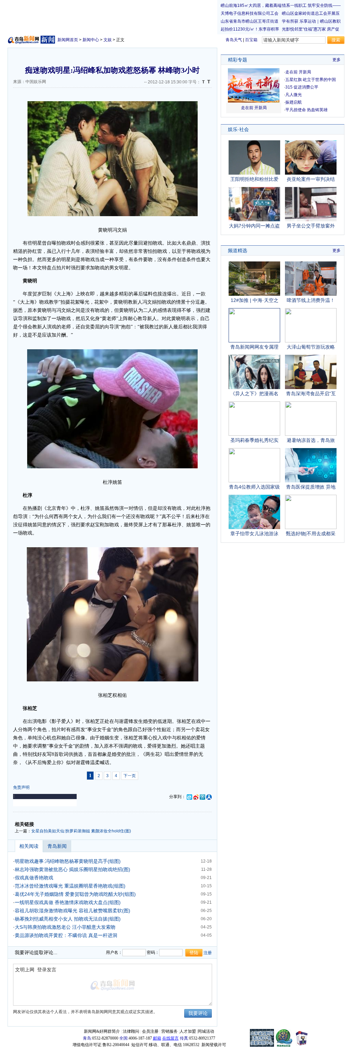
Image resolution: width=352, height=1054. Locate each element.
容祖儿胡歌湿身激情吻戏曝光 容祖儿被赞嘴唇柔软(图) (72, 910)
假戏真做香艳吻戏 (34, 877)
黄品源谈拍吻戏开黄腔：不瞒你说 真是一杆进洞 (66, 935)
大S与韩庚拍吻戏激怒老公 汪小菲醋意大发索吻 (65, 927)
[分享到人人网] (209, 796)
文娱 (107, 39)
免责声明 (21, 787)
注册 (208, 952)
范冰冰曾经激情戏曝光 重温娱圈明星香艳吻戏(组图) (70, 886)
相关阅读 (28, 846)
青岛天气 (234, 39)
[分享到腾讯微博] (202, 796)
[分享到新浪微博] (196, 796)
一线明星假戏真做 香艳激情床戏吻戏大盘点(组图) (68, 902)
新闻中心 (90, 39)
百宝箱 (251, 39)
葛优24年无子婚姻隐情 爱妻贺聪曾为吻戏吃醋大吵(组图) (75, 894)
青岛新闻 (57, 846)
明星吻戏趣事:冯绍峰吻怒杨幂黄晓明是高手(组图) (68, 861)
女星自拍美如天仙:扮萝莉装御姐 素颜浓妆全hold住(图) (81, 831)
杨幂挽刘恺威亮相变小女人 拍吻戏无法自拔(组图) (68, 919)
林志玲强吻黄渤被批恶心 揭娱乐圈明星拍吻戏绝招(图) (72, 869)
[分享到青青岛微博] (189, 796)
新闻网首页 (67, 39)
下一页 (129, 775)
